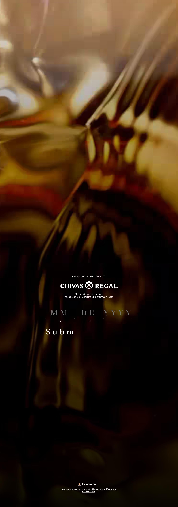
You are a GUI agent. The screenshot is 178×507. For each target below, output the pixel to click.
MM (60, 321)
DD (89, 321)
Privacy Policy (105, 489)
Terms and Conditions (88, 489)
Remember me (89, 484)
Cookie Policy (88, 491)
